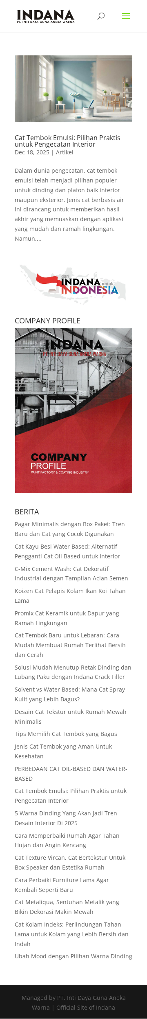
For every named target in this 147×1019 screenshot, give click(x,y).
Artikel (65, 152)
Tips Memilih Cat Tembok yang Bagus (66, 734)
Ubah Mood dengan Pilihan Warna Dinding (73, 956)
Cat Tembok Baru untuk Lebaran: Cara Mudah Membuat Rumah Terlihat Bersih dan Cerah (70, 645)
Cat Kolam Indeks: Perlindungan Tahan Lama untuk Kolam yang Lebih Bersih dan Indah (72, 934)
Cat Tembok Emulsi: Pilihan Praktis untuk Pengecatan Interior (67, 141)
